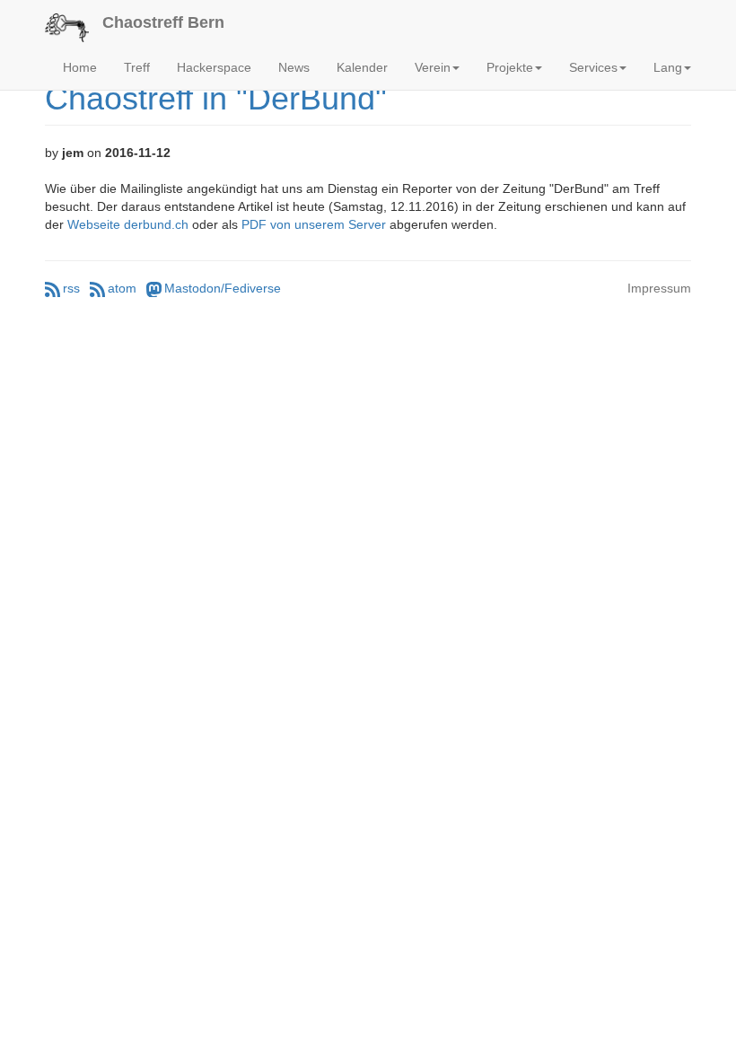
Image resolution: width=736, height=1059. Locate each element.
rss (71, 288)
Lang (667, 67)
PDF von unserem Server (313, 224)
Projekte (509, 67)
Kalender (362, 67)
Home (80, 67)
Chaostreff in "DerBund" (216, 98)
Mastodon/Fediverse (222, 288)
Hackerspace (214, 67)
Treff (137, 67)
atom (122, 288)
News (294, 67)
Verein (433, 67)
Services (593, 67)
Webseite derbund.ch (127, 224)
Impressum (659, 288)
